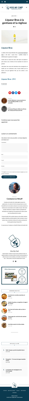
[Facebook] (13, 92)
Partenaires (23, 390)
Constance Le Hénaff (14, 199)
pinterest (5, 2)
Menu (26, 7)
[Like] (9, 92)
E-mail (2, 160)
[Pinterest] (19, 92)
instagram (2, 2)
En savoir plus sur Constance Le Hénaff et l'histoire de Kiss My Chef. (14, 225)
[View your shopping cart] (27, 2)
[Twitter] (16, 92)
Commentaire (3, 142)
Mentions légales (11, 390)
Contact (18, 390)
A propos (5, 390)
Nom (2, 154)
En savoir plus (4, 84)
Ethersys (16, 396)
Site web (2, 166)
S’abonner (14, 392)
